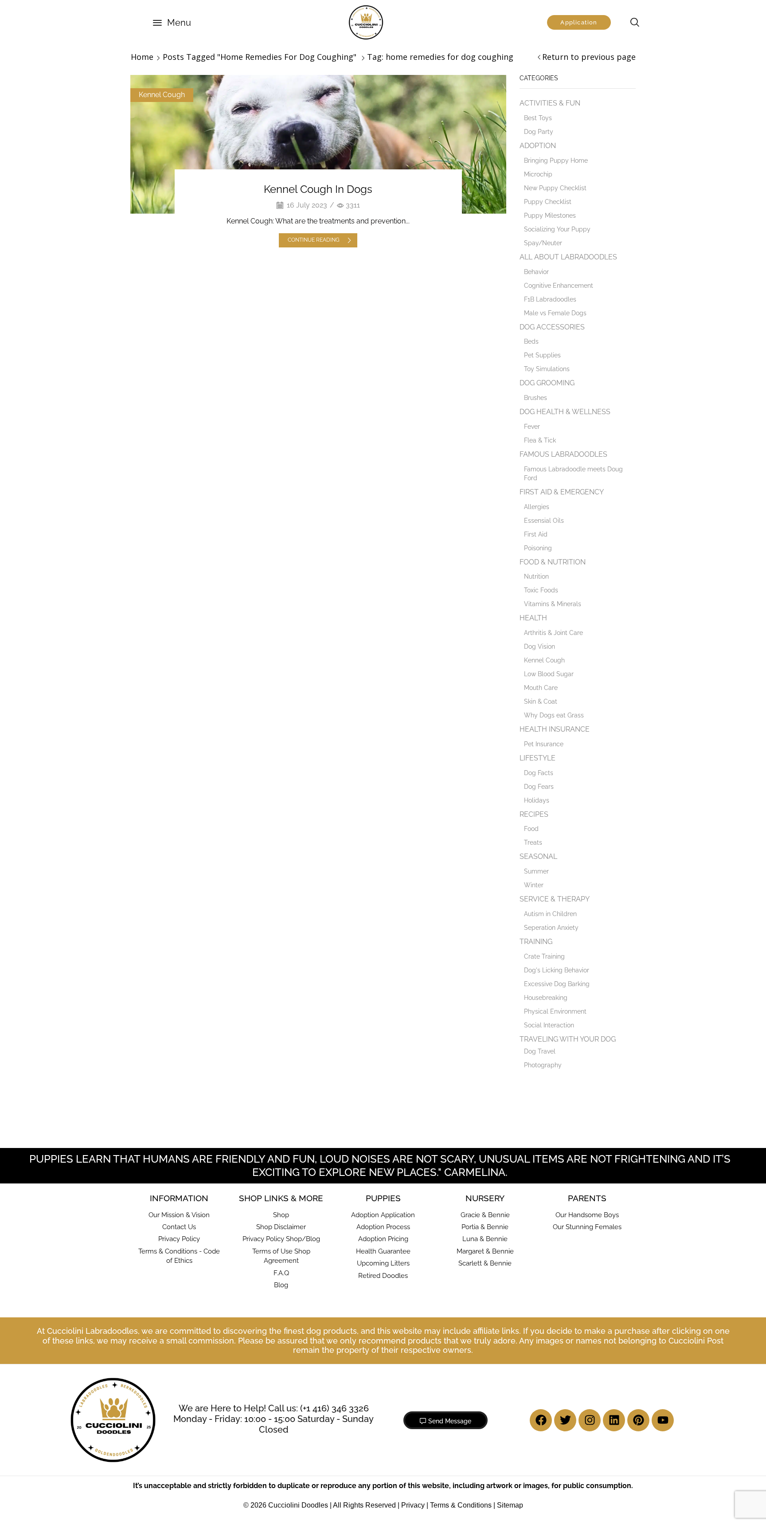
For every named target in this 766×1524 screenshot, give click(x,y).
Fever (532, 426)
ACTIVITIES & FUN (550, 103)
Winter (533, 885)
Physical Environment (555, 1011)
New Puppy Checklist (555, 188)
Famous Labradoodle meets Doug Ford (573, 474)
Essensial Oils (544, 520)
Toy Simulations (547, 368)
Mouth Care (541, 687)
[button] (172, 22)
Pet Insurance (543, 744)
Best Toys (538, 117)
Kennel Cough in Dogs (318, 189)
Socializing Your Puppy (557, 229)
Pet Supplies (542, 355)
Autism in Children (550, 913)
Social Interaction (549, 1025)
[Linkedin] (614, 1420)
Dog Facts (538, 772)
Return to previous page (589, 56)
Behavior (536, 271)
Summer (536, 871)
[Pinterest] (638, 1420)
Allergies (536, 506)
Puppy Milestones (550, 215)
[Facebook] (541, 1420)
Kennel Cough (162, 94)
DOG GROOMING (547, 383)
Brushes (535, 397)
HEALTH (533, 618)
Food (531, 828)
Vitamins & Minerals (552, 603)
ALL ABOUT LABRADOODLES (568, 257)
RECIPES (534, 814)
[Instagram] (589, 1420)
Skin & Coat (540, 701)
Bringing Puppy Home (556, 160)
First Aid (535, 534)
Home (142, 56)
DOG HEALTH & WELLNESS (565, 411)
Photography (543, 1065)
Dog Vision (539, 646)
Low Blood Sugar (549, 674)
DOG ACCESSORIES (552, 327)
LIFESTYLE (537, 758)
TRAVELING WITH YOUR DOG (568, 1039)
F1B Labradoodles (550, 299)
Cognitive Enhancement (558, 285)
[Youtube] (663, 1420)
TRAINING (536, 941)
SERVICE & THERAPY (555, 899)
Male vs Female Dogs (555, 313)
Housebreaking (545, 997)
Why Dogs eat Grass (554, 715)
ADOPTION (538, 145)
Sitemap (510, 1505)
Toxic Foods (541, 590)
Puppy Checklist (547, 201)
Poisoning (538, 548)
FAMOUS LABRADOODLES (563, 454)
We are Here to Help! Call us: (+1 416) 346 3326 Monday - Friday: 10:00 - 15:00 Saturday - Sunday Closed (273, 1419)
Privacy (413, 1505)
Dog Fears (539, 786)
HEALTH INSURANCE (555, 729)
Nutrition (536, 576)
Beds (531, 341)
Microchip (538, 174)
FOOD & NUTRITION (553, 562)
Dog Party (538, 131)
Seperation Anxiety (551, 927)
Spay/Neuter (543, 243)
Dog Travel (539, 1051)
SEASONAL (538, 856)
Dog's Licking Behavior (556, 970)
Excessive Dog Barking (557, 983)
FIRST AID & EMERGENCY (562, 492)
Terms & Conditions (461, 1505)
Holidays (536, 800)
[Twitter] (565, 1420)
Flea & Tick (540, 440)
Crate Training (544, 956)
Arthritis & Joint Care (553, 632)
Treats (533, 842)
